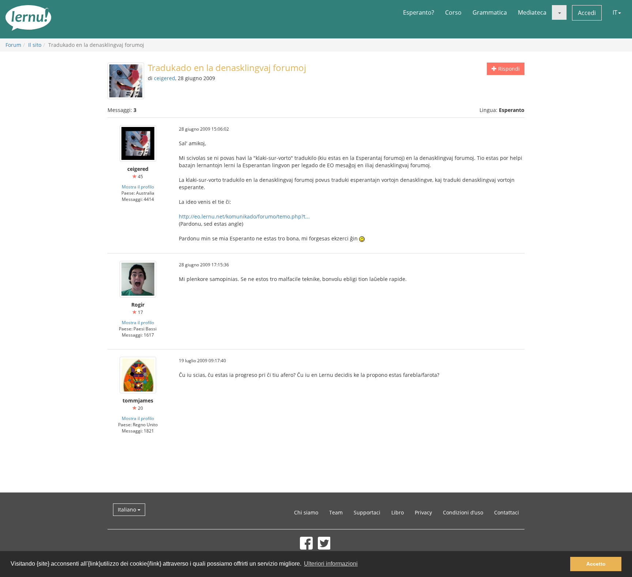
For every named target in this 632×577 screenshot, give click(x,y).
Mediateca (532, 12)
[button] (559, 12)
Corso (453, 12)
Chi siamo (306, 512)
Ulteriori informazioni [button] (331, 564)
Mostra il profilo (138, 187)
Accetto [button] (596, 564)
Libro (397, 512)
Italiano (128, 509)
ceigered (164, 78)
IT (615, 12)
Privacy (423, 512)
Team (336, 512)
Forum (13, 44)
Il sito (34, 44)
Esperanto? (418, 12)
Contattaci (506, 512)
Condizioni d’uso (463, 512)
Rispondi (508, 68)
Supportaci (367, 512)
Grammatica (490, 12)
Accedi (587, 13)
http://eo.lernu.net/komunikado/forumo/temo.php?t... (244, 216)
